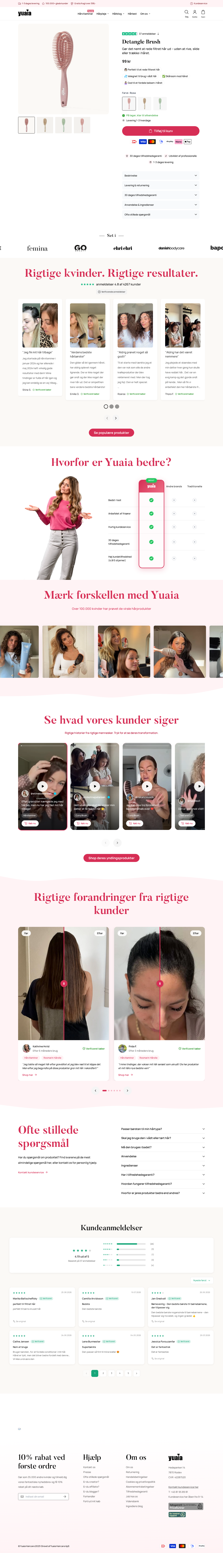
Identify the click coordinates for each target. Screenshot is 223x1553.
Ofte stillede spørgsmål (96, 1477)
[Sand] (144, 104)
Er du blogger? (91, 1491)
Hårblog (117, 13)
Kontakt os (89, 1467)
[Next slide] (115, 418)
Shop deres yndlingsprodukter (111, 858)
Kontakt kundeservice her (183, 1487)
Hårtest (132, 13)
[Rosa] (129, 104)
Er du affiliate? (91, 1486)
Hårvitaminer (85, 13)
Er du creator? (91, 1481)
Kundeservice (200, 3)
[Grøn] (160, 104)
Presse (87, 1472)
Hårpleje (101, 13)
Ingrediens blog (134, 1506)
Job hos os (132, 1496)
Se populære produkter (111, 433)
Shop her (27, 1075)
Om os (144, 13)
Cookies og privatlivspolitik (140, 1481)
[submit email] (65, 1496)
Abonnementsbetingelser (140, 1486)
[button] (106, 406)
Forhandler (89, 1496)
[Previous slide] (95, 1090)
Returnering (132, 1472)
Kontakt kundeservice (31, 1172)
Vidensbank (132, 1501)
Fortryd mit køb (91, 1501)
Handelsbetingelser (137, 1477)
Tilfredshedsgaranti (137, 1491)
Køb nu (32, 823)
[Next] (117, 843)
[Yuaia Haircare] (24, 13)
